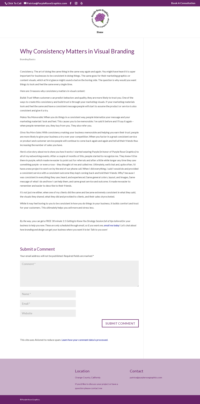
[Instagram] (76, 3)
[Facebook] (70, 3)
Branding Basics (27, 59)
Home (100, 32)
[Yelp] (81, 3)
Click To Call (14, 3)
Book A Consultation (183, 3)
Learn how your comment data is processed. (85, 339)
